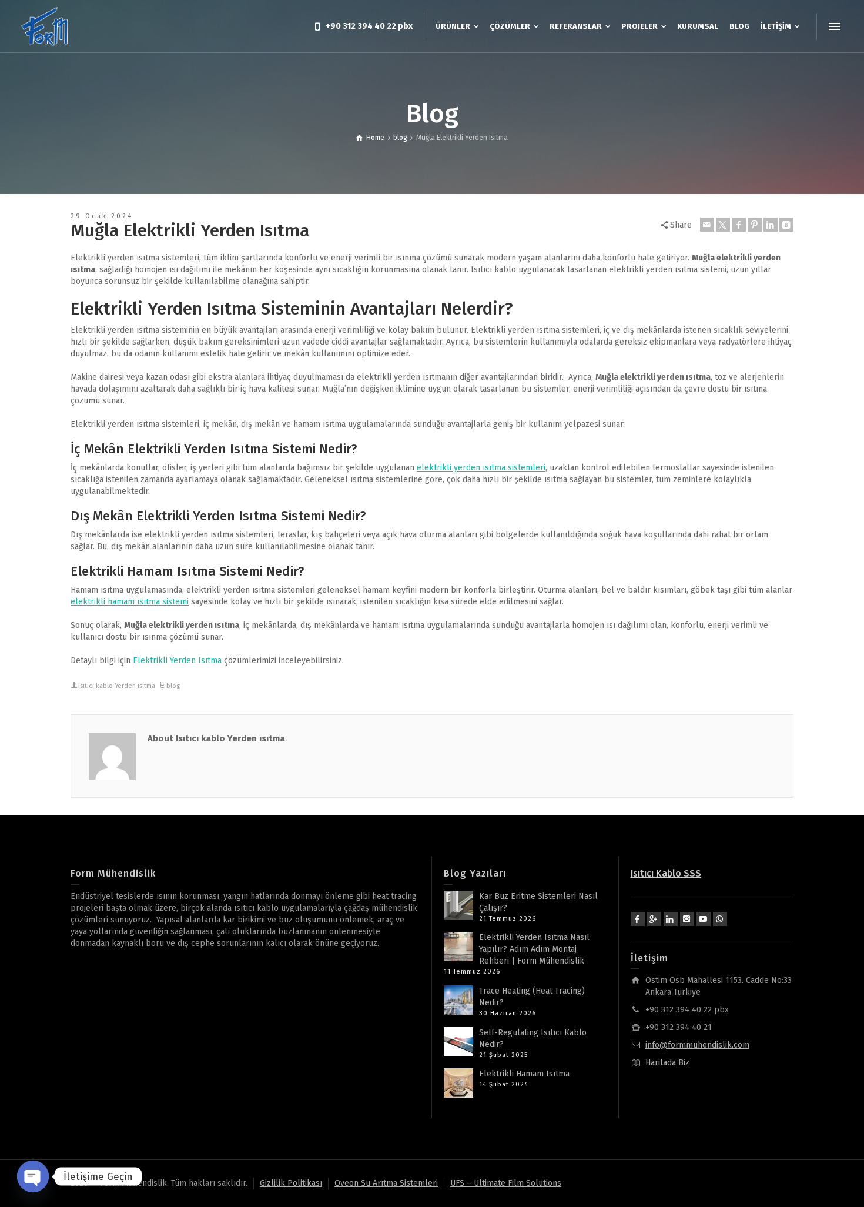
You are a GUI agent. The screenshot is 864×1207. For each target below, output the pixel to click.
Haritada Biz (667, 1063)
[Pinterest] (755, 225)
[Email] (707, 225)
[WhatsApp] (720, 919)
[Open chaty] (33, 1176)
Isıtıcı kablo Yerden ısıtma (116, 686)
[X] (723, 225)
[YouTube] (703, 919)
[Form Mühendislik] (45, 26)
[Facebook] (739, 225)
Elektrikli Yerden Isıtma (177, 661)
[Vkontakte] (786, 225)
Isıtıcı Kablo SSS (666, 873)
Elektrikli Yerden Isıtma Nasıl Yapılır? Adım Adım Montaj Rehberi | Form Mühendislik (534, 949)
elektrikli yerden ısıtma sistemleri (481, 468)
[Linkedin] (770, 225)
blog (173, 686)
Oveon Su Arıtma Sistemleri (386, 1183)
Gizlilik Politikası (291, 1183)
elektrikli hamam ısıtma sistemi (130, 602)
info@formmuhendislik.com (697, 1045)
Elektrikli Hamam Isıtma (524, 1074)
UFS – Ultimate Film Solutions (505, 1183)
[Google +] (654, 919)
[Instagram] (687, 919)
